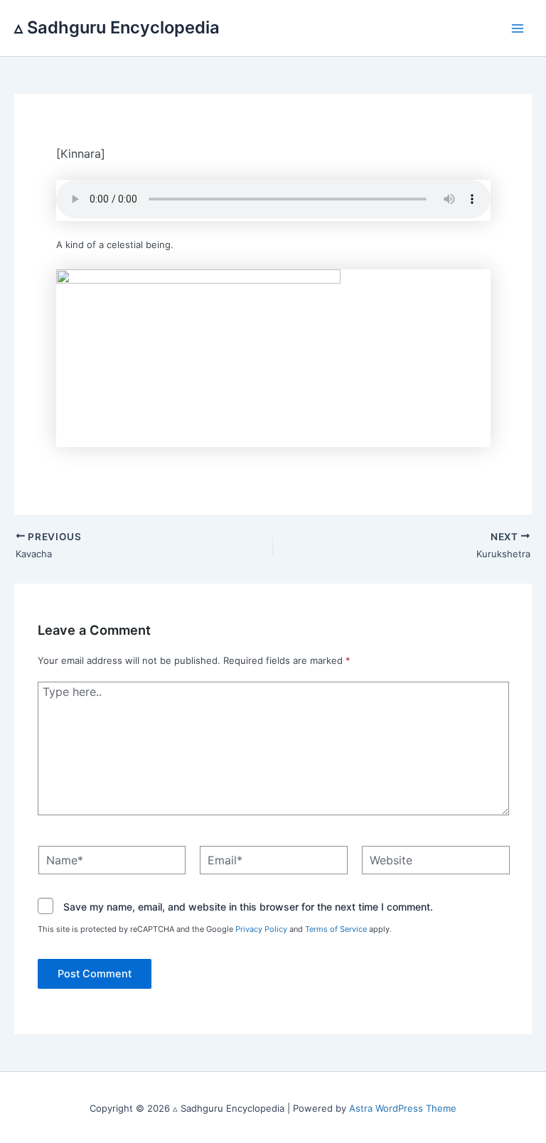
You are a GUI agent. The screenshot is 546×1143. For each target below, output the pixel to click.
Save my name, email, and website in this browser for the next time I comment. (248, 907)
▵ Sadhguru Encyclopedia (117, 27)
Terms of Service (336, 929)
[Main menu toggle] (518, 28)
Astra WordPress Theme (402, 1108)
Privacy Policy (261, 929)
